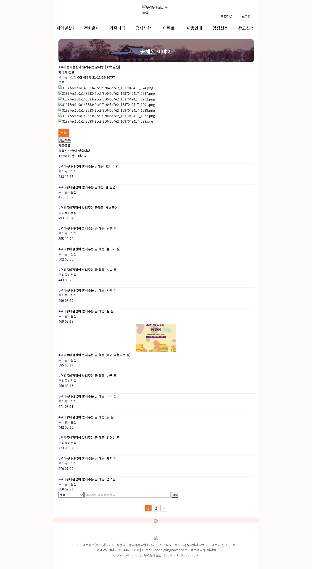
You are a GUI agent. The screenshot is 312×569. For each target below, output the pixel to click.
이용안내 (194, 28)
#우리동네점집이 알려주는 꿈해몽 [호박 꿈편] (89, 166)
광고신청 (246, 28)
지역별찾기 (66, 28)
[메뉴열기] (64, 13)
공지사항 (143, 28)
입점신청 (220, 28)
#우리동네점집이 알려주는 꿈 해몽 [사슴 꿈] (88, 269)
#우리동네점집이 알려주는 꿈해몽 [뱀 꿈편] (87, 187)
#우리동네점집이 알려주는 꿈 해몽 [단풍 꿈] (88, 228)
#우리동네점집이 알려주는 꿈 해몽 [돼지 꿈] (88, 458)
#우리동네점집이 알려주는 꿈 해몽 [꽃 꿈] (86, 417)
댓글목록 (65, 140)
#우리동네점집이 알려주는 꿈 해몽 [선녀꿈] (87, 479)
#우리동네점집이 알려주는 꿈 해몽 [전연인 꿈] (89, 437)
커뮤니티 (117, 28)
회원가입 (227, 16)
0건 (79, 77)
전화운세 (92, 28)
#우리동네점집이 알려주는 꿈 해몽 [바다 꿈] (88, 396)
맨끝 (163, 508)
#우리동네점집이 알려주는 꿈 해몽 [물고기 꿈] (89, 249)
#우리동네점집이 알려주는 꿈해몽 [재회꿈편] (88, 207)
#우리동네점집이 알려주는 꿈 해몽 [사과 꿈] (88, 290)
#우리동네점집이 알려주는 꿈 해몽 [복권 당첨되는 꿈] (94, 355)
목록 (64, 133)
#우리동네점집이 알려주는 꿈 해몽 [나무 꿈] (88, 375)
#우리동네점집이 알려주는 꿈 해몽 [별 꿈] (86, 311)
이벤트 (169, 28)
